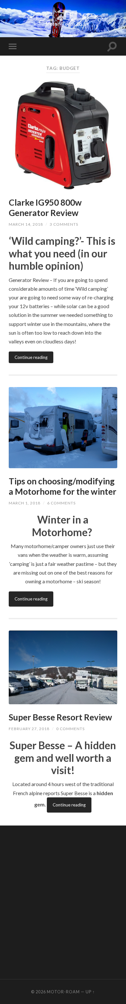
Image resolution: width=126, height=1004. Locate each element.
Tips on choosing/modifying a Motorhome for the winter (62, 486)
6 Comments (61, 503)
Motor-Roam (63, 991)
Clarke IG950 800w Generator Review (45, 207)
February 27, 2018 (29, 728)
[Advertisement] (63, 901)
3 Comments (64, 224)
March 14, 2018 (26, 224)
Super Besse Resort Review (60, 717)
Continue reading (31, 357)
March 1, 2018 (24, 503)
